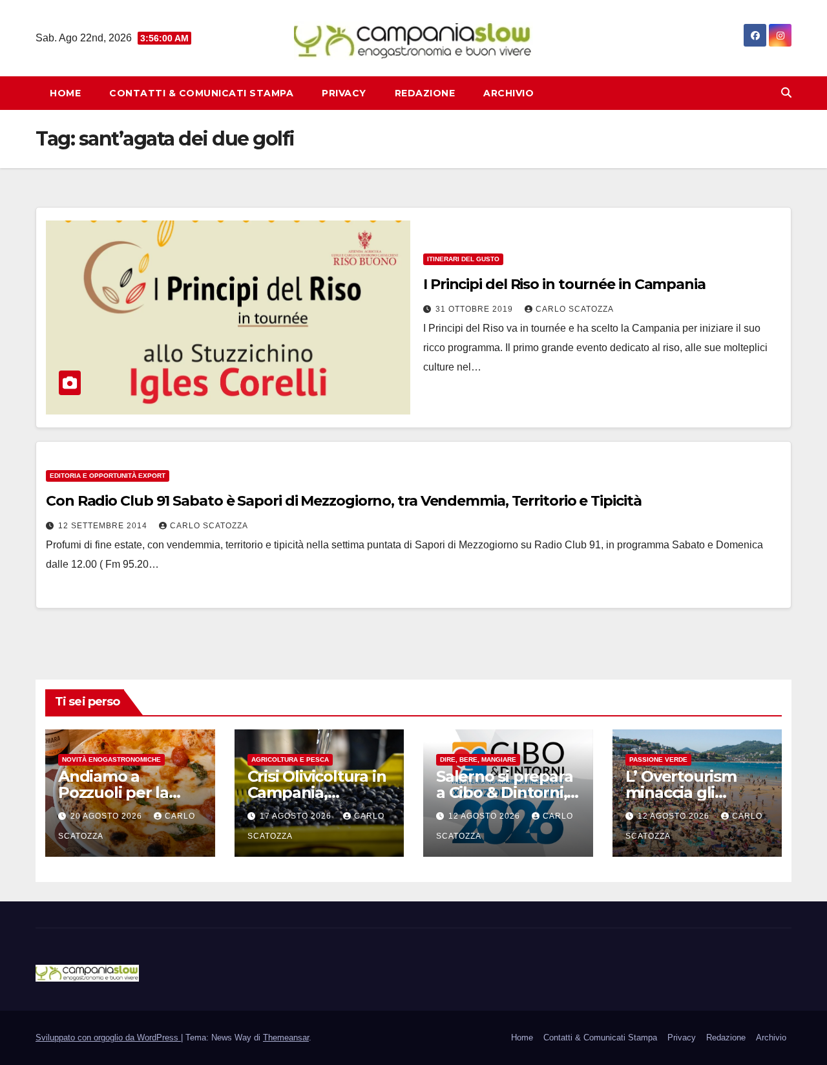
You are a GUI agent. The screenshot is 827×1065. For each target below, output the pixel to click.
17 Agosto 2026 (297, 816)
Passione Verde (658, 759)
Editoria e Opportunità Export (107, 475)
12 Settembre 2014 (104, 525)
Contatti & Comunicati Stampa (201, 93)
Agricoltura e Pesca (290, 759)
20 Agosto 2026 (107, 816)
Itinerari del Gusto (463, 259)
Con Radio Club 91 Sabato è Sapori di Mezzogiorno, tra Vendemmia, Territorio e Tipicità (343, 501)
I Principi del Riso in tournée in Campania (564, 284)
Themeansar (286, 1037)
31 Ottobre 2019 (475, 309)
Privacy (344, 93)
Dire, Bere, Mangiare (478, 759)
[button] (786, 92)
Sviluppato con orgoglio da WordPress (108, 1037)
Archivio (508, 93)
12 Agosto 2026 (485, 816)
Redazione (425, 93)
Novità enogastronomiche (111, 759)
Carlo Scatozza (575, 309)
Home (65, 93)
